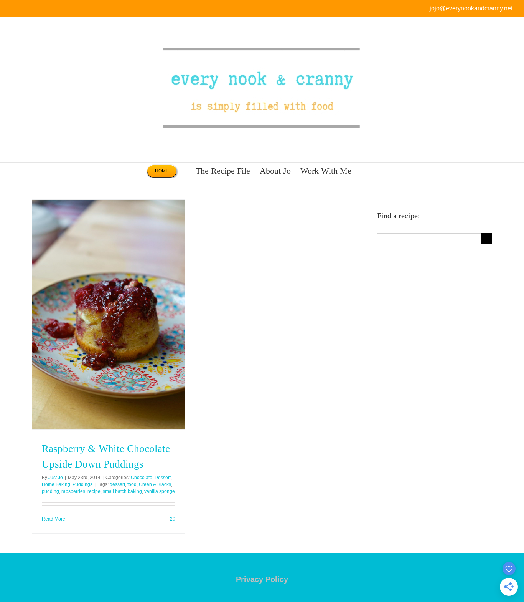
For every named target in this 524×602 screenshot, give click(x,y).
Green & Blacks (155, 484)
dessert (117, 484)
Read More (53, 519)
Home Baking (56, 484)
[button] (364, 170)
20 (172, 519)
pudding (50, 491)
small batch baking (122, 491)
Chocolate (141, 477)
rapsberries (73, 491)
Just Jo (55, 477)
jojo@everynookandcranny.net (471, 8)
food (132, 484)
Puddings (82, 484)
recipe (94, 491)
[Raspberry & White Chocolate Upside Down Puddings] (108, 314)
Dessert (163, 477)
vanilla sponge (159, 491)
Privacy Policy (262, 579)
